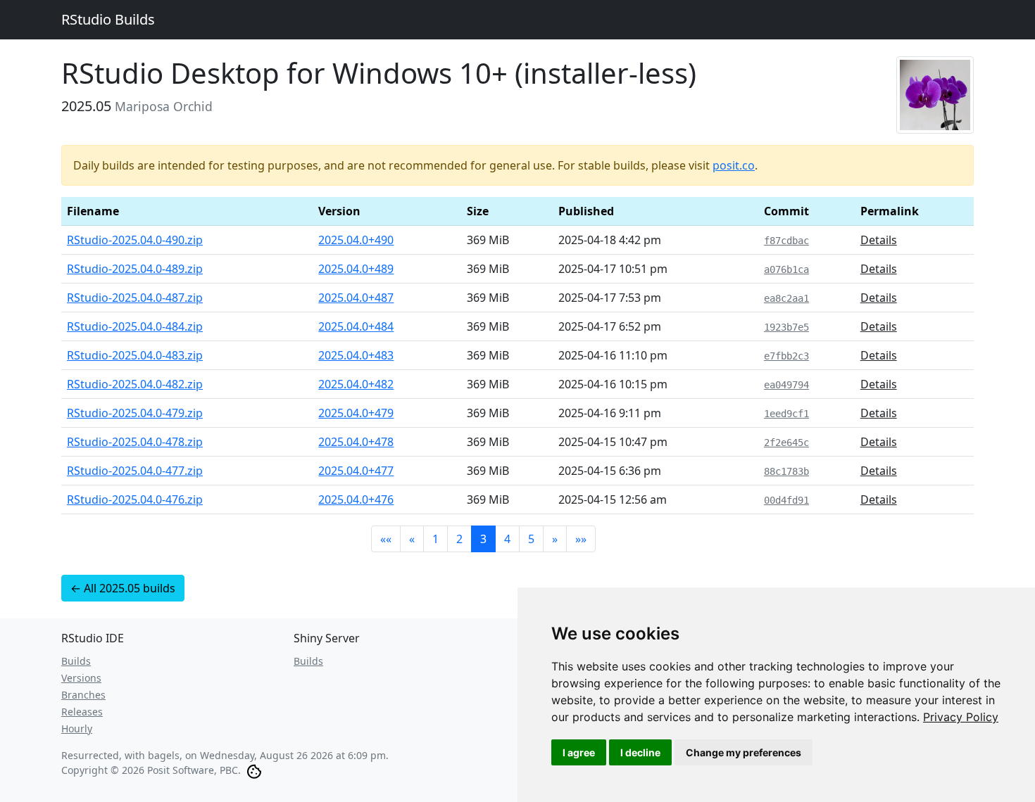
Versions (81, 678)
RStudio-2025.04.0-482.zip (135, 384)
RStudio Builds (108, 19)
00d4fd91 (786, 500)
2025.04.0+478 (356, 442)
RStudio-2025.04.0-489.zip (135, 268)
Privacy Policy (960, 717)
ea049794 (786, 384)
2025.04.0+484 (356, 326)
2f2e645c (786, 442)
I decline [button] (640, 752)
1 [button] (435, 539)
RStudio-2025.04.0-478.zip (135, 442)
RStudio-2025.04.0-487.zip (135, 297)
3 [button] (483, 539)
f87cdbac (786, 240)
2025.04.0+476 (356, 499)
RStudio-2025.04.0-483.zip (135, 355)
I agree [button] (579, 752)
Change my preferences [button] (743, 752)
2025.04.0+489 (356, 268)
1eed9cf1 (786, 413)
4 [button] (507, 539)
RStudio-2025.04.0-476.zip (135, 499)
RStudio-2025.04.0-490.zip (135, 240)
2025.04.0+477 (356, 470)
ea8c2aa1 (786, 298)
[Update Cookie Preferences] (254, 770)
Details (878, 240)
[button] (386, 539)
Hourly (76, 728)
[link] (960, 717)
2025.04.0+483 (356, 355)
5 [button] (531, 539)
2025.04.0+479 (356, 413)
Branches (83, 694)
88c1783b (786, 471)
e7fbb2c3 (786, 356)
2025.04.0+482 (356, 384)
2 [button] (459, 539)
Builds (76, 661)
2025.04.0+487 (356, 297)
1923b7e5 (786, 327)
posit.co (734, 165)
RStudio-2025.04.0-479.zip (135, 413)
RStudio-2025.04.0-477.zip (135, 470)
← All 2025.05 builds (122, 588)
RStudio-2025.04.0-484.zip (135, 326)
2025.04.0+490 (356, 240)
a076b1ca (786, 269)
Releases (82, 711)
